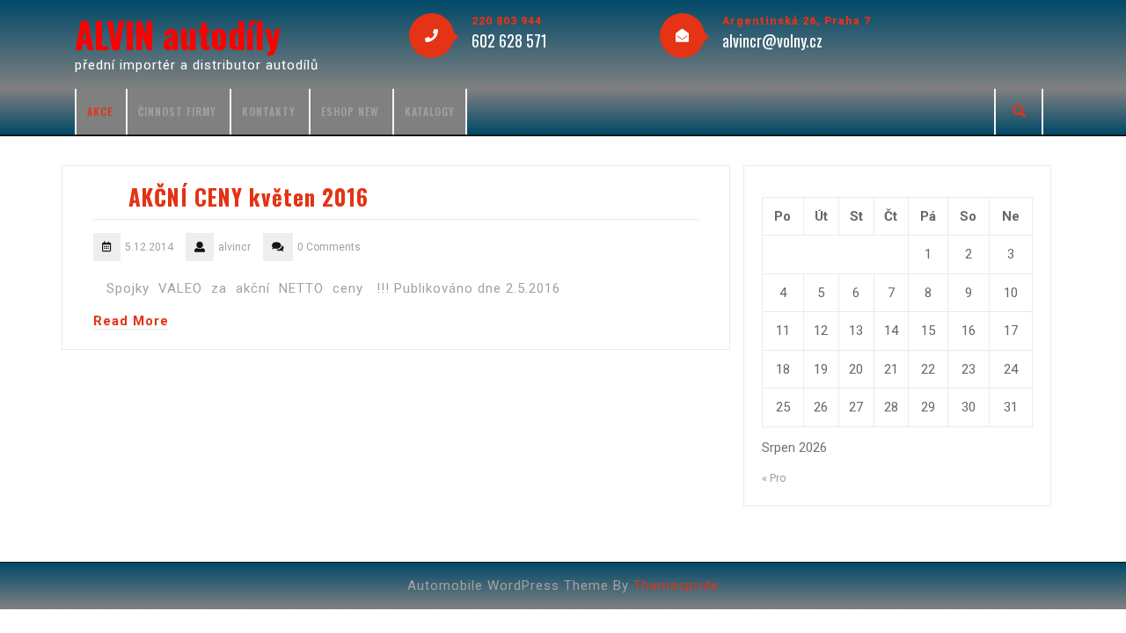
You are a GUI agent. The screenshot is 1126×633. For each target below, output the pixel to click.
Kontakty (269, 111)
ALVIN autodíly (178, 34)
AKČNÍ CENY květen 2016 (248, 196)
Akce (100, 111)
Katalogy (430, 111)
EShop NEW (350, 111)
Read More (131, 321)
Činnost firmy (177, 111)
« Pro (774, 477)
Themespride (676, 585)
